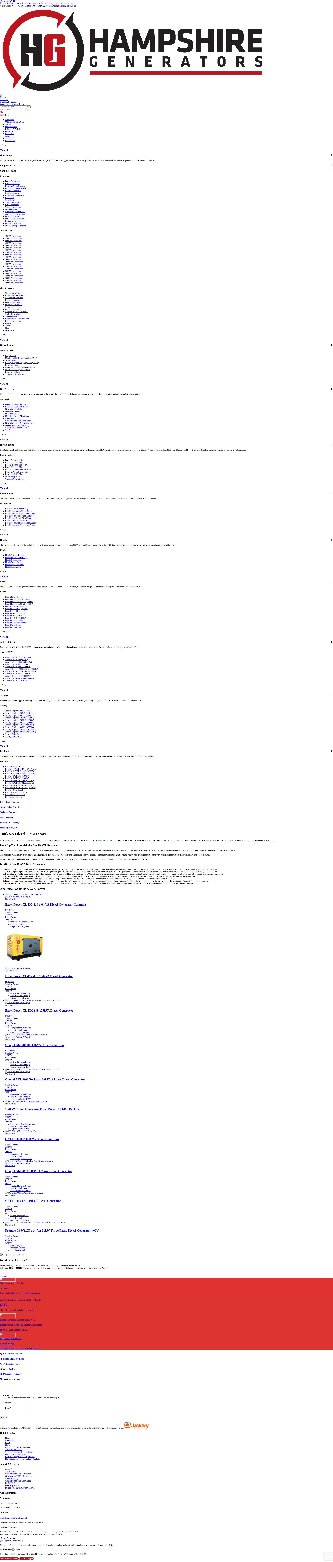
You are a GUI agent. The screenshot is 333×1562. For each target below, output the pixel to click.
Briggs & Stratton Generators (17, 319)
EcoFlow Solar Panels (14, 790)
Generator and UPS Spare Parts (18, 421)
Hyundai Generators (13, 305)
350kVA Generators (13, 266)
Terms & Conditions (13, 1449)
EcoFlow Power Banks (14, 766)
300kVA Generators (13, 259)
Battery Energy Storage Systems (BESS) (22, 363)
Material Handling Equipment (17, 370)
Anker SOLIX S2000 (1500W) (18, 664)
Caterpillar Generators (14, 297)
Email (8, 1408)
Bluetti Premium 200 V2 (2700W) (19, 604)
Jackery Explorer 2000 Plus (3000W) (20, 732)
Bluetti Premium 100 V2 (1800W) (19, 602)
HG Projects (103, 1268)
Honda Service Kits (13, 560)
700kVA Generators (13, 248)
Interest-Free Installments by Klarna (19, 1488)
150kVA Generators (13, 238)
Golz (7, 328)
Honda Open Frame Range (16, 557)
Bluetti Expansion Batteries (16, 623)
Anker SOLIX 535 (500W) (16, 660)
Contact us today (62, 859)
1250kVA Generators (14, 269)
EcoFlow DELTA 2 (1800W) (17, 776)
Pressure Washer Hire (14, 474)
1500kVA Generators (14, 276)
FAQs (7, 1442)
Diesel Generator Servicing (16, 404)
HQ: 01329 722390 (8, 102)
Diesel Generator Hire (14, 460)
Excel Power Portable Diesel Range (20, 513)
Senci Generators (12, 316)
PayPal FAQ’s (11, 1483)
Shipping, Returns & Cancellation (19, 1452)
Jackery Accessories (13, 736)
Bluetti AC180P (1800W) (15, 606)
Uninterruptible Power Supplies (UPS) (21, 358)
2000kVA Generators (14, 283)
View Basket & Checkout (9, 1559)
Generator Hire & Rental (15, 212)
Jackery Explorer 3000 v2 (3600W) (19, 722)
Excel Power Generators (15, 295)
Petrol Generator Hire (14, 467)
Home (7, 1438)
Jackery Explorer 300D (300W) (18, 711)
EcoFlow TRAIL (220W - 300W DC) (21, 769)
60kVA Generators (13, 271)
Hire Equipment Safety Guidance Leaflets (22, 1459)
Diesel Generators (12, 181)
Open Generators (12, 209)
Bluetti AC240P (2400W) (15, 611)
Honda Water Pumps (13, 562)
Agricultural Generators (15, 214)
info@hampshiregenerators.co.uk (61, 3)
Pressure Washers (12, 372)
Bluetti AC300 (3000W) (15, 620)
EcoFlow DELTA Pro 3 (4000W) (19, 785)
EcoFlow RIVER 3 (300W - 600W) (20, 773)
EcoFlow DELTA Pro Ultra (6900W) (20, 787)
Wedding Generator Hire (15, 479)
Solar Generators (12, 193)
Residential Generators (14, 195)
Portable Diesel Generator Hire (18, 469)
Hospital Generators (13, 223)
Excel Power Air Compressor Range (20, 525)
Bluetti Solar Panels (13, 625)
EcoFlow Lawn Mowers (15, 794)
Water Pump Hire (12, 476)
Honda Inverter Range (14, 555)
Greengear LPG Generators (16, 312)
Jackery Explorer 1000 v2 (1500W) (19, 718)
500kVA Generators (13, 241)
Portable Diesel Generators (16, 188)
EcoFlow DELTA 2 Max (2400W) (19, 780)
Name (8, 1403)
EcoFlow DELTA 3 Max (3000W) (19, 783)
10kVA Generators (13, 236)
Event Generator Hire (14, 462)
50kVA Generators (13, 264)
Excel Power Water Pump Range (18, 516)
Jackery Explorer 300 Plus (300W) (19, 727)
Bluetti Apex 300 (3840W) (16, 613)
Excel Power (101, 840)
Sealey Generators (12, 314)
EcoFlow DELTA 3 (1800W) (17, 778)
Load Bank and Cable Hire (16, 465)
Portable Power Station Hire (16, 472)
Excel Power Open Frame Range (18, 511)
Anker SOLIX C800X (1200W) (18, 662)
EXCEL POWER (12, 129)
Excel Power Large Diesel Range (19, 518)
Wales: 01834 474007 (9, 104)
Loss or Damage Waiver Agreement (20, 1457)
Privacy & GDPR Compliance (17, 1447)
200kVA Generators (13, 245)
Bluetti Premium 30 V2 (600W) (18, 599)
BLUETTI (9, 134)
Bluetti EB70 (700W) (14, 616)
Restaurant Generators (14, 221)
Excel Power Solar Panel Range (18, 520)
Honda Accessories (13, 567)
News (7, 1445)
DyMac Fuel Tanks (13, 302)
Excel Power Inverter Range (16, 509)
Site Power (9, 197)
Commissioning (11, 418)
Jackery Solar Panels (13, 734)
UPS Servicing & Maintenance (18, 416)
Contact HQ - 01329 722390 (37, 6)
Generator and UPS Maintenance (18, 1476)
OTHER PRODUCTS (14, 122)
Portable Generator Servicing (17, 407)
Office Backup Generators (16, 226)
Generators (9, 119)
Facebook (9, 1395)
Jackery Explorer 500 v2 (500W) (18, 715)
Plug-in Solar (10, 355)
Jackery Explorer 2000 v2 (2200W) (19, 720)
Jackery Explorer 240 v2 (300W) (18, 713)
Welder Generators (13, 207)
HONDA (9, 131)
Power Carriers (11, 365)
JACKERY (10, 138)
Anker (7, 136)
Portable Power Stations (15, 186)
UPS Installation (12, 414)
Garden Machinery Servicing (17, 425)
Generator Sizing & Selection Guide (20, 423)
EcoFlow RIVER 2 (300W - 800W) (20, 771)
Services (8, 124)
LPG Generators (12, 205)
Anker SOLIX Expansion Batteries (19, 678)
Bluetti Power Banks (13, 597)
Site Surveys (10, 430)
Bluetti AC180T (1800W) (15, 618)
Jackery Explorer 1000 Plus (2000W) (20, 729)
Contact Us (4, 1277)
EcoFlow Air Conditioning (16, 792)
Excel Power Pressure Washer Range (20, 523)
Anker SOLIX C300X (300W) (18, 657)
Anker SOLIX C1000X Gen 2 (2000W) (21, 669)
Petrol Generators (12, 183)
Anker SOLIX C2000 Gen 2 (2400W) (21, 671)
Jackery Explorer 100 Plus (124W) (19, 725)
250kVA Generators (13, 252)
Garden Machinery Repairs (16, 428)
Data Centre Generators (15, 219)
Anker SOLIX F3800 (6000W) (18, 676)
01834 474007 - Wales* (34, 3)
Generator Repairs (12, 411)
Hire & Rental (11, 126)
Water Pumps (10, 360)
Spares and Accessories (14, 374)
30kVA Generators (13, 250)
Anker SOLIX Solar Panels (16, 681)
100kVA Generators (13, 278)
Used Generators (12, 216)
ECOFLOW (10, 141)
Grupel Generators (12, 293)
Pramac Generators (13, 300)
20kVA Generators (13, 243)
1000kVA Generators (14, 262)
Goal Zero (9, 330)
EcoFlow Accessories (14, 797)
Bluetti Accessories (13, 627)
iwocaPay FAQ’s (12, 1485)
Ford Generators (12, 309)
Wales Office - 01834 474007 (12, 6)
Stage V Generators (13, 202)
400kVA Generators (13, 273)
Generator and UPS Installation (18, 1474)
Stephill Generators (13, 307)
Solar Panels (10, 200)
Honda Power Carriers (14, 564)
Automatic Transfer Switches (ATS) (20, 367)
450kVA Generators (13, 280)
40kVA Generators (13, 257)
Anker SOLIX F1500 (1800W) (18, 667)
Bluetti (8, 323)
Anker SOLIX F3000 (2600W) (18, 674)
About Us (9, 1469)
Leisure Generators (13, 190)
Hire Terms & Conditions (15, 1454)
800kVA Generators (13, 255)
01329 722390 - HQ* (12, 3)
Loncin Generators (13, 321)
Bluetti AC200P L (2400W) (16, 609)
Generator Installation (14, 409)
